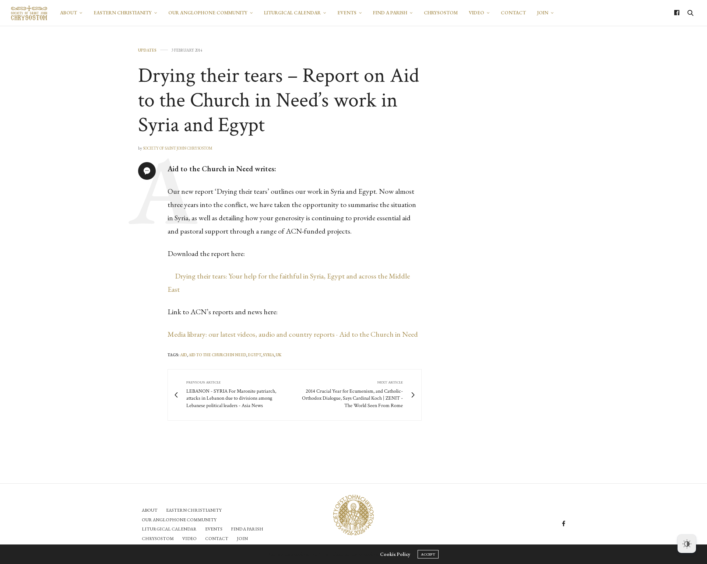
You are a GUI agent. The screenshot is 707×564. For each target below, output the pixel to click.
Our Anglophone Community (207, 13)
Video (476, 13)
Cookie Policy (395, 554)
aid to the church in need (217, 354)
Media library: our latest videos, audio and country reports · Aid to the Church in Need (293, 334)
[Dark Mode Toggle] (687, 544)
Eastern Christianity (123, 13)
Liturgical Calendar (292, 13)
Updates (147, 50)
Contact (513, 13)
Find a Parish (390, 13)
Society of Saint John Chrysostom (177, 148)
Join (542, 13)
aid (183, 354)
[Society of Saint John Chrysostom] (29, 13)
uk (278, 354)
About (68, 13)
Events (346, 13)
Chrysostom (441, 13)
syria (268, 354)
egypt (254, 354)
